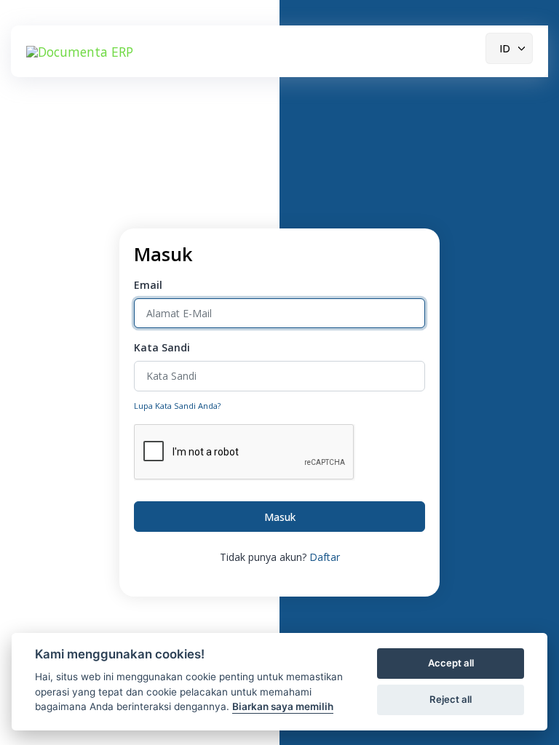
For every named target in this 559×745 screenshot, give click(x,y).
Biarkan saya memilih (282, 706)
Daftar (324, 557)
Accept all (451, 663)
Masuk (280, 517)
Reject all (450, 699)
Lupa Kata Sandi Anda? (177, 405)
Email (148, 285)
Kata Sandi (162, 347)
